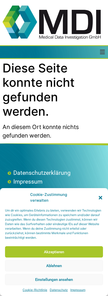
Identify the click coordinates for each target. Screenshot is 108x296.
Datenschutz (59, 290)
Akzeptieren (54, 252)
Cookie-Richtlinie (35, 290)
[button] (100, 197)
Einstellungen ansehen (54, 279)
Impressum (77, 290)
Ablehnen (54, 266)
